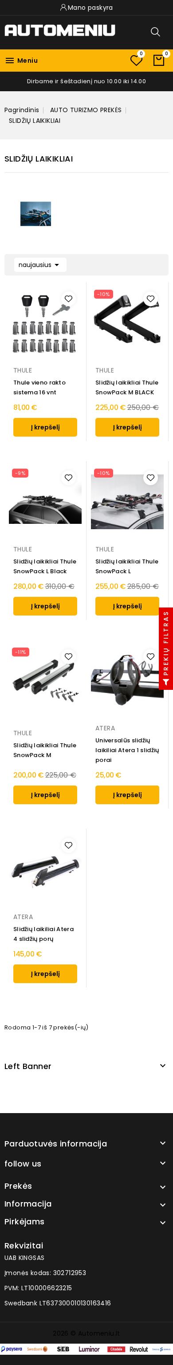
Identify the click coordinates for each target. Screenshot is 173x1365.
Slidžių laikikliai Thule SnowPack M (44, 750)
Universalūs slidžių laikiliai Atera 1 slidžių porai (127, 750)
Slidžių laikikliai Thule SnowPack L (126, 566)
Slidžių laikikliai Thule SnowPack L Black (44, 566)
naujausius (40, 264)
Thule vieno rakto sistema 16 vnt (39, 387)
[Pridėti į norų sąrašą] (68, 299)
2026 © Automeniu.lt (86, 1333)
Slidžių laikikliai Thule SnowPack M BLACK (126, 387)
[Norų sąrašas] (136, 60)
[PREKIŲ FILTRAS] (166, 683)
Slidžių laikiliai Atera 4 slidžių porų (43, 934)
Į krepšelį (45, 427)
